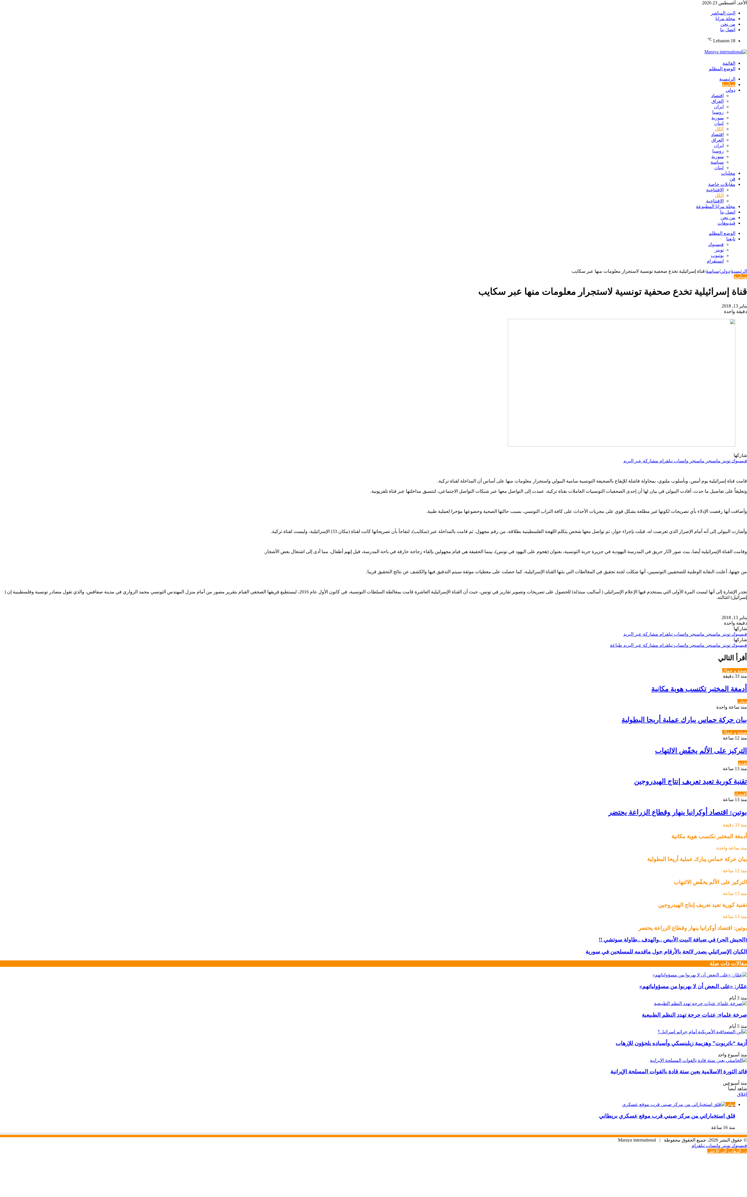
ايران (719, 106)
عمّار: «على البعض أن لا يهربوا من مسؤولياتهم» (693, 986)
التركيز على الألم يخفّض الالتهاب (701, 750)
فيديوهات (726, 223)
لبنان (719, 123)
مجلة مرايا (725, 18)
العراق (717, 101)
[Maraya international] (725, 51)
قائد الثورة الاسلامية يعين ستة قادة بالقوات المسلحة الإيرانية (678, 1071)
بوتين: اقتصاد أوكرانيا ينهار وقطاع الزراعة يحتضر (677, 812)
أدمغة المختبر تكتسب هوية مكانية (699, 689)
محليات (728, 173)
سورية (717, 117)
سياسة (728, 84)
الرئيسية (727, 78)
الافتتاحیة (715, 189)
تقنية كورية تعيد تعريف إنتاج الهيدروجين (690, 781)
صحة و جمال (734, 670)
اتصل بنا (727, 29)
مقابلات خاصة (721, 184)
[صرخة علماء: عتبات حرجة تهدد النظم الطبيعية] (700, 1003)
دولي (730, 90)
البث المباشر (723, 13)
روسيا (718, 112)
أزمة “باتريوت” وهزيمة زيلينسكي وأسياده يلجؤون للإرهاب (681, 1043)
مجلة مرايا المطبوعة (715, 206)
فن (732, 178)
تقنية (742, 763)
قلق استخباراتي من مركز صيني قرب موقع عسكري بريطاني (667, 1116)
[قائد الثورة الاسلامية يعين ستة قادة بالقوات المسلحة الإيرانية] (698, 1060)
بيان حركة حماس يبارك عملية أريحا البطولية (684, 720)
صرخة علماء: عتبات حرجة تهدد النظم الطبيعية (694, 1015)
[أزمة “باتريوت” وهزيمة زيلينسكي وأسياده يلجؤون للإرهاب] (702, 1031)
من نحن (727, 24)
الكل (719, 128)
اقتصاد (717, 95)
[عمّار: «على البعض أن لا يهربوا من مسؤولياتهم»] (699, 974)
